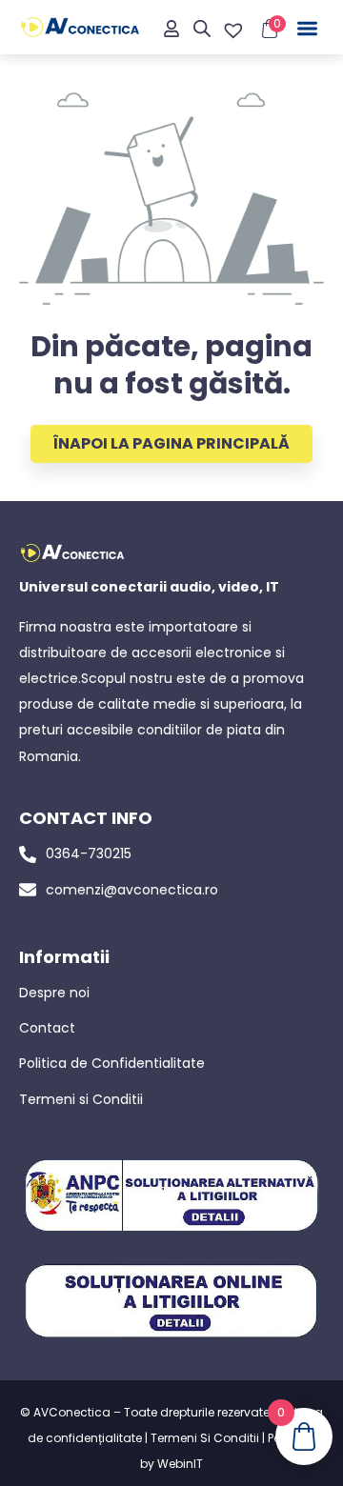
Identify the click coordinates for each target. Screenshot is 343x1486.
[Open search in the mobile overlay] (202, 28)
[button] (308, 29)
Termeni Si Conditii (205, 1438)
